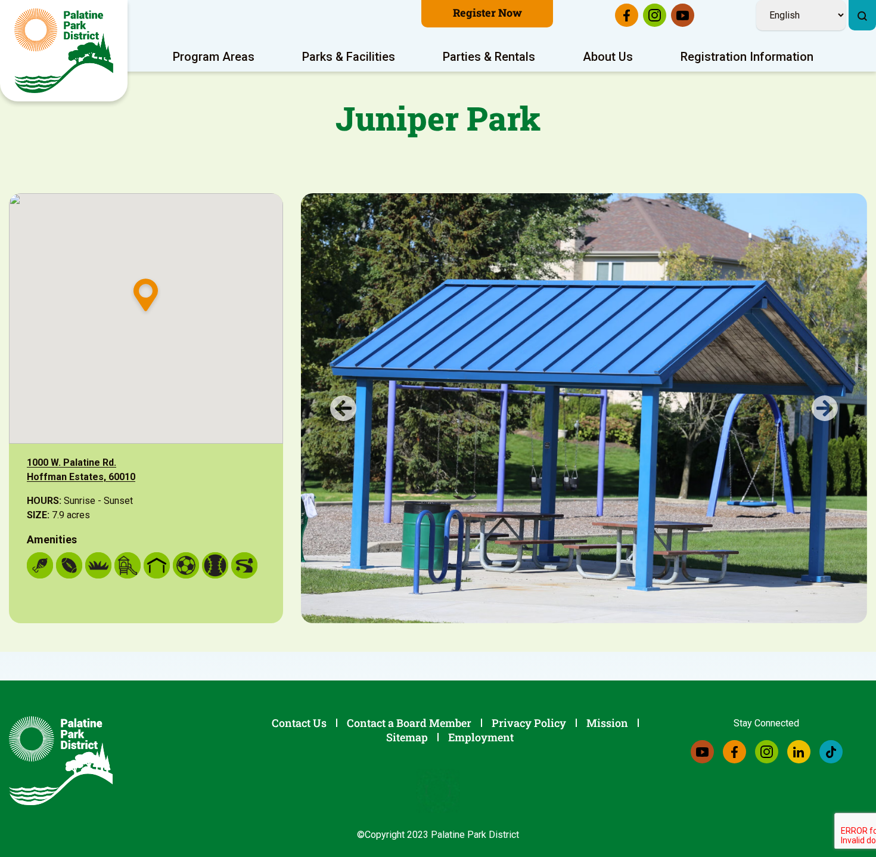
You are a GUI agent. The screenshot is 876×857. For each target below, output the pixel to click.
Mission (607, 723)
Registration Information (747, 56)
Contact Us (299, 723)
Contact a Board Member (409, 723)
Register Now (487, 12)
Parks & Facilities (348, 56)
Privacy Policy (529, 723)
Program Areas (213, 56)
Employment (481, 737)
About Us (608, 56)
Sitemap (407, 737)
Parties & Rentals (489, 56)
